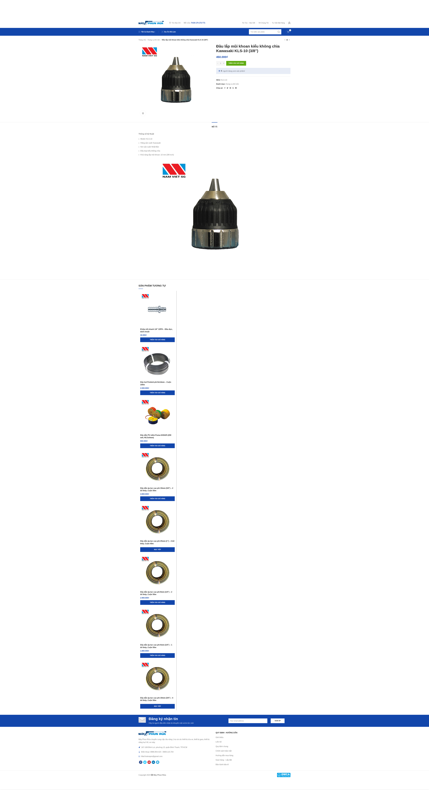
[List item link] (253, 741)
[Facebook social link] (225, 88)
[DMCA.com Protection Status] (283, 775)
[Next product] (289, 40)
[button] (157, 339)
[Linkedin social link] (233, 88)
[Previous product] (285, 40)
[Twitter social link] (227, 88)
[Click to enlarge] (143, 113)
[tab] (214, 125)
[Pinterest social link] (230, 88)
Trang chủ (142, 40)
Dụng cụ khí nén (154, 40)
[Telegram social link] (235, 88)
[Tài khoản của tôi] (289, 23)
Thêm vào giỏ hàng (236, 63)
